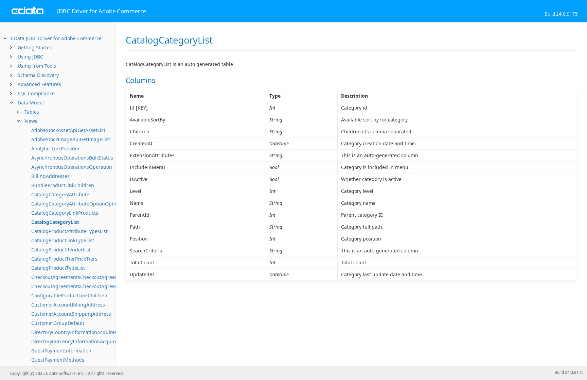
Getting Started (35, 47)
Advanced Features (39, 84)
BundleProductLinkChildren (62, 185)
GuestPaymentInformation (61, 350)
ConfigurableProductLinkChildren (69, 295)
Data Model (31, 102)
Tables (31, 112)
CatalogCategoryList (55, 222)
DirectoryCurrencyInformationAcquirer (75, 341)
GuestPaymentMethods (57, 360)
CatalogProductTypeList (58, 268)
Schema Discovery (38, 75)
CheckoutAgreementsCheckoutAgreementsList (84, 286)
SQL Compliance (36, 93)
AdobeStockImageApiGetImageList (70, 139)
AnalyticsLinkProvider (55, 148)
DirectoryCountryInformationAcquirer (74, 332)
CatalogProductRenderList (61, 249)
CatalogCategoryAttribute (60, 194)
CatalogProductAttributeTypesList (69, 231)
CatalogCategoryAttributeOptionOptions (77, 203)
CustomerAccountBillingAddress (68, 304)
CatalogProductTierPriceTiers (64, 258)
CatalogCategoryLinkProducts (64, 213)
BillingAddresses (50, 176)
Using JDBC (30, 56)
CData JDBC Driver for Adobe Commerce (56, 38)
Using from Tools (37, 66)
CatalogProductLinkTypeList (62, 240)
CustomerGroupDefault (57, 323)
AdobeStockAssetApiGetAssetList (68, 130)
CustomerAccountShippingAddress (71, 314)
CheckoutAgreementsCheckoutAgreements (80, 277)
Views (30, 121)
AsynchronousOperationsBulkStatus (72, 157)
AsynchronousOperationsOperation (71, 167)
